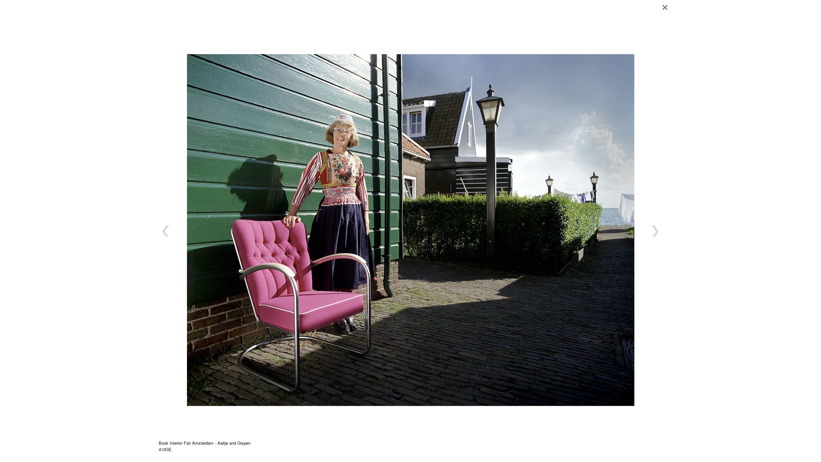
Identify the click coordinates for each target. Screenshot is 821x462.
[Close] (667, 6)
